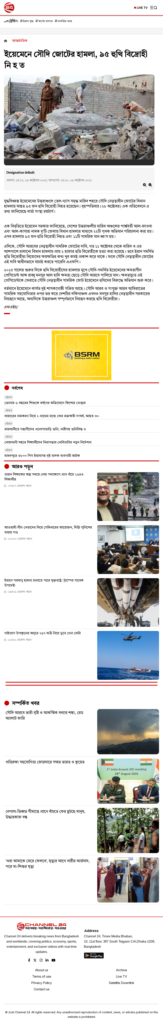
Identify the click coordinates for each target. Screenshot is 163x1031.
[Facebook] (29, 960)
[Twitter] (35, 960)
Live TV (121, 976)
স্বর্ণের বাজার (45, 21)
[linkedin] (47, 960)
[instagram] (41, 960)
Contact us (41, 989)
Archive (121, 970)
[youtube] (53, 960)
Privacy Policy (41, 983)
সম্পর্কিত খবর (25, 703)
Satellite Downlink (121, 983)
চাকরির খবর (65, 21)
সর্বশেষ (17, 388)
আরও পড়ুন (22, 467)
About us (41, 970)
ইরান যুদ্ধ (28, 21)
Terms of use (41, 976)
